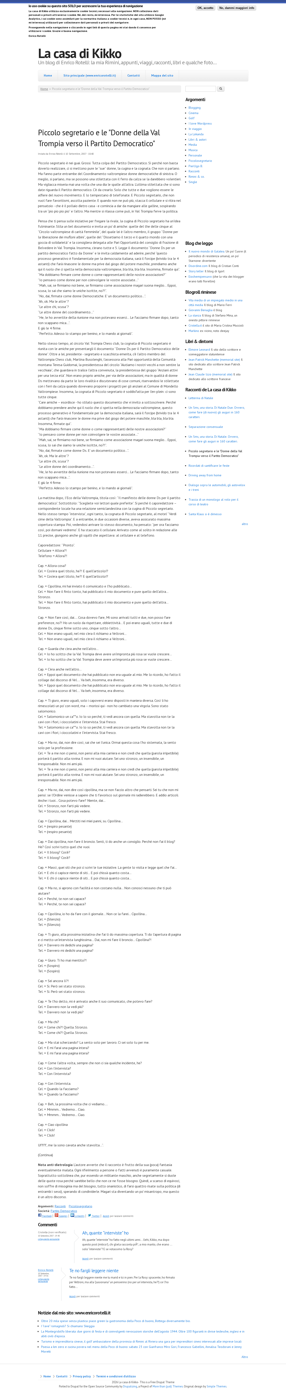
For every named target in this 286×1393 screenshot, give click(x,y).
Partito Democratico (64, 1211)
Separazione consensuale (206, 427)
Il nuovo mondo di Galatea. (207, 251)
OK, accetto (205, 8)
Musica (193, 150)
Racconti (60, 1206)
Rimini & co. (197, 177)
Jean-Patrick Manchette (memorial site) (214, 360)
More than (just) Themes (168, 1386)
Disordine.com (198, 266)
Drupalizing (130, 1386)
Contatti (133, 75)
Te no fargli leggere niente (93, 1271)
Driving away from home (205, 475)
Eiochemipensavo (200, 277)
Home (48, 75)
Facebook (47, 1216)
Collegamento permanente (48, 1239)
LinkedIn (79, 1216)
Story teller (196, 271)
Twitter (95, 1216)
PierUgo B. (196, 166)
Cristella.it (195, 325)
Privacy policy (82, 1376)
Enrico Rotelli (45, 1270)
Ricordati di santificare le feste (209, 466)
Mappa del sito (162, 75)
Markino (194, 331)
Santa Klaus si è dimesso (205, 514)
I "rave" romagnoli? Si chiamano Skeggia (68, 1326)
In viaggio (195, 129)
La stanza (195, 315)
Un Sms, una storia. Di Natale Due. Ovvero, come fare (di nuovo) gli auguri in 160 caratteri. (217, 412)
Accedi (106, 1216)
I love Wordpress (200, 123)
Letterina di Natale (201, 398)
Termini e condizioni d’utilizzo (116, 1376)
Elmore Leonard (199, 350)
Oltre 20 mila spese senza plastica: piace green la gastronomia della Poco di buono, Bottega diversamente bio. (116, 1321)
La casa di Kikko (79, 53)
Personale (195, 155)
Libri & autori (197, 139)
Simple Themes (216, 1386)
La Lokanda (196, 134)
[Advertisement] (119, 111)
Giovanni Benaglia (200, 310)
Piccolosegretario (80, 1206)
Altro (245, 1357)
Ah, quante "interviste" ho (105, 1233)
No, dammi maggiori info (236, 8)
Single (193, 182)
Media (193, 145)
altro (245, 524)
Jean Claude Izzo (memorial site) (210, 374)
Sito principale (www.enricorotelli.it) (89, 75)
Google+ (62, 1216)
